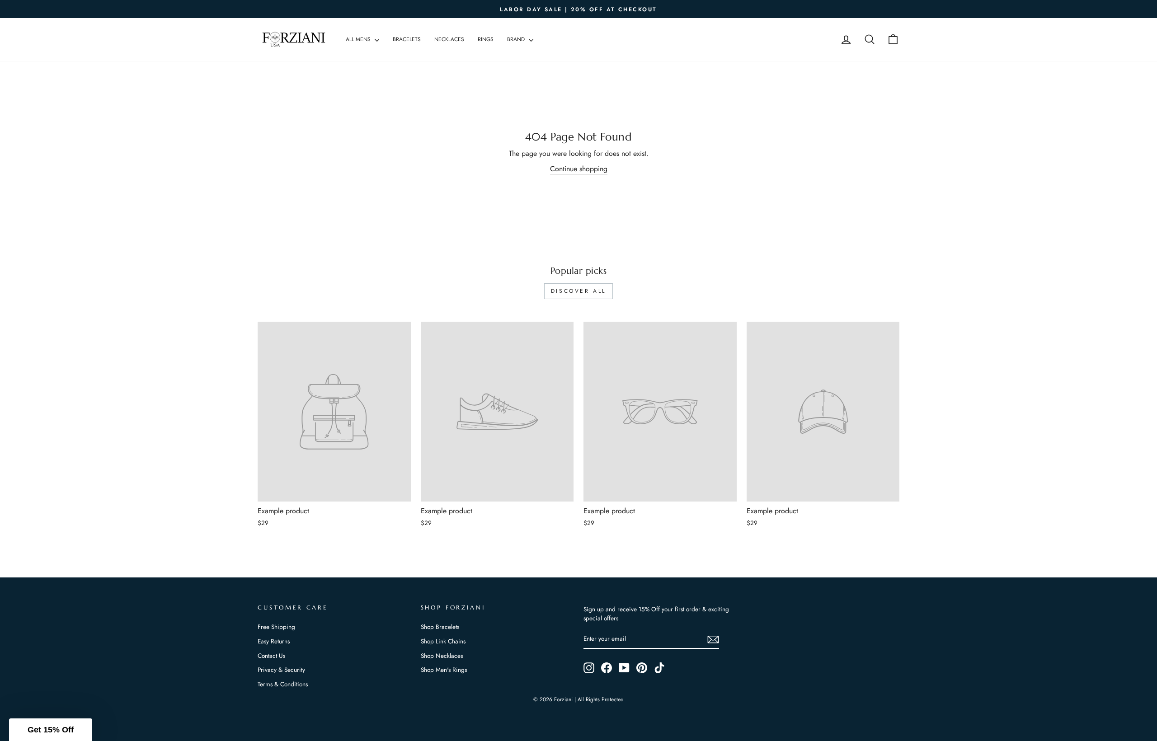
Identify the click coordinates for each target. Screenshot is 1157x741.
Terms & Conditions (283, 684)
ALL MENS (359, 39)
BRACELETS (407, 39)
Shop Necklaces (442, 655)
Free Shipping (276, 626)
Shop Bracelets (440, 626)
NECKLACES (449, 39)
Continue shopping (578, 169)
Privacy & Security (281, 669)
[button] (50, 729)
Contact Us (271, 655)
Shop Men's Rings (444, 669)
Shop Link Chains (443, 641)
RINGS (486, 39)
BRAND (517, 39)
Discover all (578, 291)
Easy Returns (274, 641)
